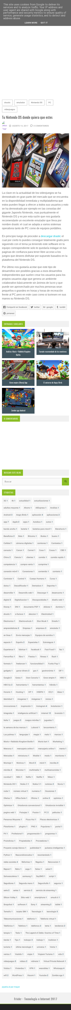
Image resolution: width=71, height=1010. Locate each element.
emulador (21, 102)
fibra (22, 656)
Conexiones (28, 571)
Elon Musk (42, 621)
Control (22, 579)
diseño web (58, 600)
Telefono (22, 926)
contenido (43, 571)
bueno (55, 536)
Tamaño (8, 911)
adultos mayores (12, 508)
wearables (44, 968)
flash (55, 656)
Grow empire (49, 678)
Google (8, 678)
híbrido (53, 685)
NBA (19, 777)
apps (26, 522)
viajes (30, 954)
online (46, 798)
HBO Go (8, 685)
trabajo (40, 940)
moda (48, 756)
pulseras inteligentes (55, 848)
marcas (58, 734)
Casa (42, 550)
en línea (8, 635)
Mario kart (43, 741)
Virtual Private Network (55, 961)
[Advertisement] (35, 60)
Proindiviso (9, 841)
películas (57, 812)
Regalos (40, 862)
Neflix (29, 777)
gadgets (8, 671)
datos (7, 586)
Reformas (27, 862)
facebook (36, 649)
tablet (58, 904)
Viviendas (20, 968)
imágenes (37, 699)
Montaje (8, 763)
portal (58, 826)
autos (49, 522)
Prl (6, 833)
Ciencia (18, 557)
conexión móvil (11, 571)
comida (43, 557)
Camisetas (56, 543)
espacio (8, 642)
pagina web (10, 812)
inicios (49, 699)
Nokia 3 (24, 784)
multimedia (35, 770)
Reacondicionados (25, 855)
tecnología (52, 911)
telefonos (36, 926)
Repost (7, 869)
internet (46, 713)
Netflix (40, 777)
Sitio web (26, 897)
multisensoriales (53, 770)
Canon (20, 550)
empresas (41, 628)
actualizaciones (42, 501)
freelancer (21, 664)
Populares (46, 826)
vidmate (35, 961)
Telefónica (9, 926)
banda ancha (10, 529)
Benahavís (60, 529)
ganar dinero (22, 671)
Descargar (42, 593)
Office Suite (21, 798)
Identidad (9, 699)
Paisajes (24, 812)
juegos (17, 720)
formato (8, 664)
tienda (7, 940)
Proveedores (42, 841)
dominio (60, 607)
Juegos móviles (32, 720)
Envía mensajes (24, 635)
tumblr (62, 307)
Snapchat (9, 904)
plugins (23, 826)
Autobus (37, 522)
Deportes (51, 586)
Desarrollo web (26, 593)
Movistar (20, 770)
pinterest (10, 313)
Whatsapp (58, 968)
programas (51, 833)
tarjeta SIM (22, 911)
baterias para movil (42, 529)
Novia (61, 784)
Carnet (31, 550)
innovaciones (10, 706)
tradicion (53, 940)
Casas (52, 550)
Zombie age (58, 975)
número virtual (21, 791)
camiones (42, 543)
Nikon (51, 777)
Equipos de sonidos (44, 635)
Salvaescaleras (11, 876)
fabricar (23, 649)
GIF (61, 671)
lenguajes (24, 734)
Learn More (31, 23)
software (22, 904)
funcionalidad (37, 664)
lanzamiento (50, 727)
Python (8, 855)
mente (62, 748)
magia (37, 734)
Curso (53, 579)
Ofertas (8, 798)
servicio (28, 890)
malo (48, 734)
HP (30, 692)
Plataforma (9, 826)
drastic (7, 102)
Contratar (9, 579)
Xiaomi (31, 975)
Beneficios (9, 536)
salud (49, 869)
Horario (8, 692)
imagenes (23, 699)
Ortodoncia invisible (55, 805)
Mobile (37, 756)
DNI (17, 607)
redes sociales (11, 862)
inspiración (27, 706)
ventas (7, 954)
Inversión (59, 713)
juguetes (48, 720)
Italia (7, 720)
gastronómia (48, 671)
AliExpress (41, 508)
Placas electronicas (49, 819)
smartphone (41, 897)
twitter (37, 307)
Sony (34, 904)
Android (8, 515)
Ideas (60, 692)
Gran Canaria (33, 678)
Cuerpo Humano (38, 579)
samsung (27, 876)
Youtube (43, 975)
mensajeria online (25, 748)
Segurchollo (44, 883)
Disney (7, 607)
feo (61, 649)
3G (6, 501)
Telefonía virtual (48, 919)
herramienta (22, 685)
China (7, 557)
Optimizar (9, 805)
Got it (44, 23)
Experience (9, 649)
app (6, 522)
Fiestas (32, 656)
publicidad (35, 848)
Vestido (19, 954)
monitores (60, 756)
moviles (54, 763)
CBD (63, 550)
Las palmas (10, 734)
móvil (43, 763)
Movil (32, 763)
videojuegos (9, 109)
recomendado (44, 855)
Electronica (9, 621)
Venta (53, 947)
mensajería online (46, 748)
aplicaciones (53, 515)
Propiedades (25, 841)
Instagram (41, 706)
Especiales (33, 642)
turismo (8, 947)
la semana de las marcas (15, 727)
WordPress (18, 975)
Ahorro (28, 508)
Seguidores (9, 883)
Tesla (18, 933)
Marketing (58, 741)
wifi (6, 975)
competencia (10, 564)
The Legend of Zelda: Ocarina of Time (42, 933)
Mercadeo (9, 756)
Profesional (17, 833)
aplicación (37, 515)
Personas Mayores (13, 819)
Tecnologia (37, 911)
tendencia (60, 926)
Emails (55, 621)
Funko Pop (54, 664)
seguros (58, 883)
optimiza (58, 798)
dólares (48, 607)
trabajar (28, 940)
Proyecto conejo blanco (15, 848)
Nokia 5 (37, 784)
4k (13, 501)
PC (49, 102)
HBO (63, 678)
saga (28, 869)
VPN (32, 968)
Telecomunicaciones (13, 919)
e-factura (20, 614)
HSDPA (41, 692)
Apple (16, 522)
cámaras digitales (25, 543)
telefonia (31, 919)
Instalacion (56, 706)
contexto (57, 571)
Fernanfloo (9, 656)
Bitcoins (32, 536)
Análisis (54, 508)
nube (7, 791)
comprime (43, 564)
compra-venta (27, 564)
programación (34, 833)
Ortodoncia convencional (30, 805)
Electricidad (47, 614)
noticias (49, 784)
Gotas (18, 678)
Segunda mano (26, 883)
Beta (21, 536)
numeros (36, 791)
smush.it (55, 897)
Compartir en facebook (17, 307)
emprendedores (11, 628)
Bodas (44, 536)
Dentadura (37, 586)
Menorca (8, 748)
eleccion (33, 614)
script (52, 876)
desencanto (58, 593)
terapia (8, 933)
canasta (8, 550)
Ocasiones (50, 791)
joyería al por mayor (11, 987)
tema (48, 926)
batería (25, 529)
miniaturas (23, 756)
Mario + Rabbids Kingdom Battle (19, 741)
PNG (34, 826)
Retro (18, 869)
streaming (46, 904)
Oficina (35, 798)
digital (7, 600)
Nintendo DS (36, 102)
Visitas (7, 968)
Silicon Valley (10, 897)
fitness (44, 656)
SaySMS (40, 876)
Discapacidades (40, 600)
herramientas (39, 685)
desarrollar (9, 593)
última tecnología (24, 947)
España (20, 642)
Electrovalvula (26, 621)
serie (6, 890)
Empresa (27, 628)
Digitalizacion (22, 600)
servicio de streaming (46, 890)
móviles (8, 770)
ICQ (51, 692)
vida (61, 954)
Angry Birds (22, 515)
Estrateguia (49, 642)
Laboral (35, 727)
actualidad (24, 501)
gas (35, 671)
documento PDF (32, 607)
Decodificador (21, 586)
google (50, 307)
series (16, 890)
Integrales (9, 713)
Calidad (8, 543)
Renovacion (54, 862)
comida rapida (58, 557)
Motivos (21, 763)
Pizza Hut (31, 819)
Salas (38, 869)
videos (23, 961)
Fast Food (50, 649)
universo (41, 947)
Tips (17, 940)
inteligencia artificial (27, 713)
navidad (8, 777)
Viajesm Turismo (46, 954)
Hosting (20, 692)
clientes (30, 557)
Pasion (36, 812)
